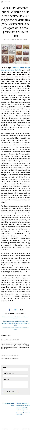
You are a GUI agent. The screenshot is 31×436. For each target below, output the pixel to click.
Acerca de (5, 429)
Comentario (6, 379)
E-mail (8, 373)
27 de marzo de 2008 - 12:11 (11, 39)
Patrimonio (23, 39)
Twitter (15, 309)
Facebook (9, 309)
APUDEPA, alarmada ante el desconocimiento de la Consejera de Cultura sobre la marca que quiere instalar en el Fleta (15, 323)
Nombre (5, 367)
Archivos (15, 429)
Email (21, 309)
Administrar (25, 429)
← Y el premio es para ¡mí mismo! (9, 404)
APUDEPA (7, 2)
